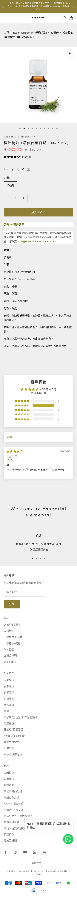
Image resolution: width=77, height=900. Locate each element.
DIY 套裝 (9, 649)
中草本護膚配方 (13, 754)
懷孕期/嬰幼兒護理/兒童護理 (20, 717)
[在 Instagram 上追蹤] (15, 852)
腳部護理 (9, 698)
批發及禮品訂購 (13, 791)
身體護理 (9, 705)
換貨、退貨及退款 (14, 828)
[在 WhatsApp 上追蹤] (35, 852)
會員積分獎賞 (11, 822)
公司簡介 (9, 779)
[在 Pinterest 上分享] (23, 169)
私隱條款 (9, 834)
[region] (38, 542)
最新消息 (9, 772)
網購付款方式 (11, 797)
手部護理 (9, 686)
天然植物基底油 (13, 637)
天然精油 (9, 630)
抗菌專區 (9, 748)
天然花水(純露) (13, 643)
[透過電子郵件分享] (28, 169)
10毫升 (55, 32)
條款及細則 (10, 840)
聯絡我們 (9, 785)
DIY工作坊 (10, 661)
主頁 (6, 32)
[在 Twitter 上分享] (17, 169)
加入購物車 (38, 212)
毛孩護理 (9, 723)
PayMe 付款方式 (13, 803)
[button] (12, 157)
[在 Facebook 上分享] (12, 169)
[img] (15, 451)
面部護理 (9, 680)
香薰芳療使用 (11, 742)
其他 (6, 711)
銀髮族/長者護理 (13, 729)
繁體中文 (36, 863)
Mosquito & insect (14, 735)
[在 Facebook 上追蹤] (5, 852)
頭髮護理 (9, 692)
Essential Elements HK (20, 136)
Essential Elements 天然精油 (30, 32)
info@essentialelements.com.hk (37, 241)
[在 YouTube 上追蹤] (25, 852)
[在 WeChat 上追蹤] (44, 852)
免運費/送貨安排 (13, 810)
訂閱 (12, 604)
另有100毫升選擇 (14, 224)
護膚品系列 (10, 655)
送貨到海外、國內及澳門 (18, 816)
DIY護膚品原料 (12, 624)
